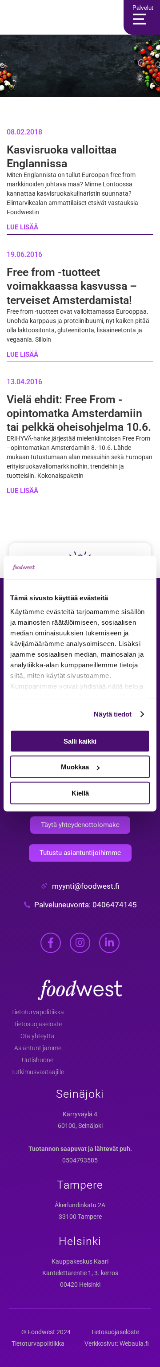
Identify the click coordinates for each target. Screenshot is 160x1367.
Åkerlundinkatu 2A (80, 1205)
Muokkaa (75, 767)
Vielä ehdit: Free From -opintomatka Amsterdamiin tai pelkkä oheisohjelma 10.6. (79, 413)
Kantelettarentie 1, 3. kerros (80, 1272)
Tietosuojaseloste (37, 1024)
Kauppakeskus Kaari (80, 1261)
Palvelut (142, 7)
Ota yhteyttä (37, 1036)
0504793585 (80, 1160)
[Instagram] (80, 943)
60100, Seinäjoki (80, 1125)
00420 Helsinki (80, 1284)
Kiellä (80, 793)
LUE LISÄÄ (22, 227)
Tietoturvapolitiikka (37, 1012)
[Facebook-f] (50, 943)
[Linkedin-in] (109, 943)
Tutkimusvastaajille (37, 1072)
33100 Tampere (80, 1216)
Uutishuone (37, 1060)
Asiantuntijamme (37, 1048)
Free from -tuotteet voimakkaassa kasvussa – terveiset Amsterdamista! (72, 286)
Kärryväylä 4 (80, 1114)
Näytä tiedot (113, 714)
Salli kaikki (80, 741)
